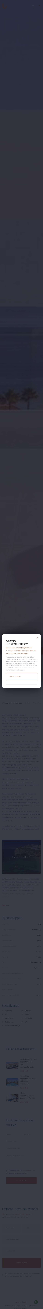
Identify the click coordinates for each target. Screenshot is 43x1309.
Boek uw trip (15, 677)
